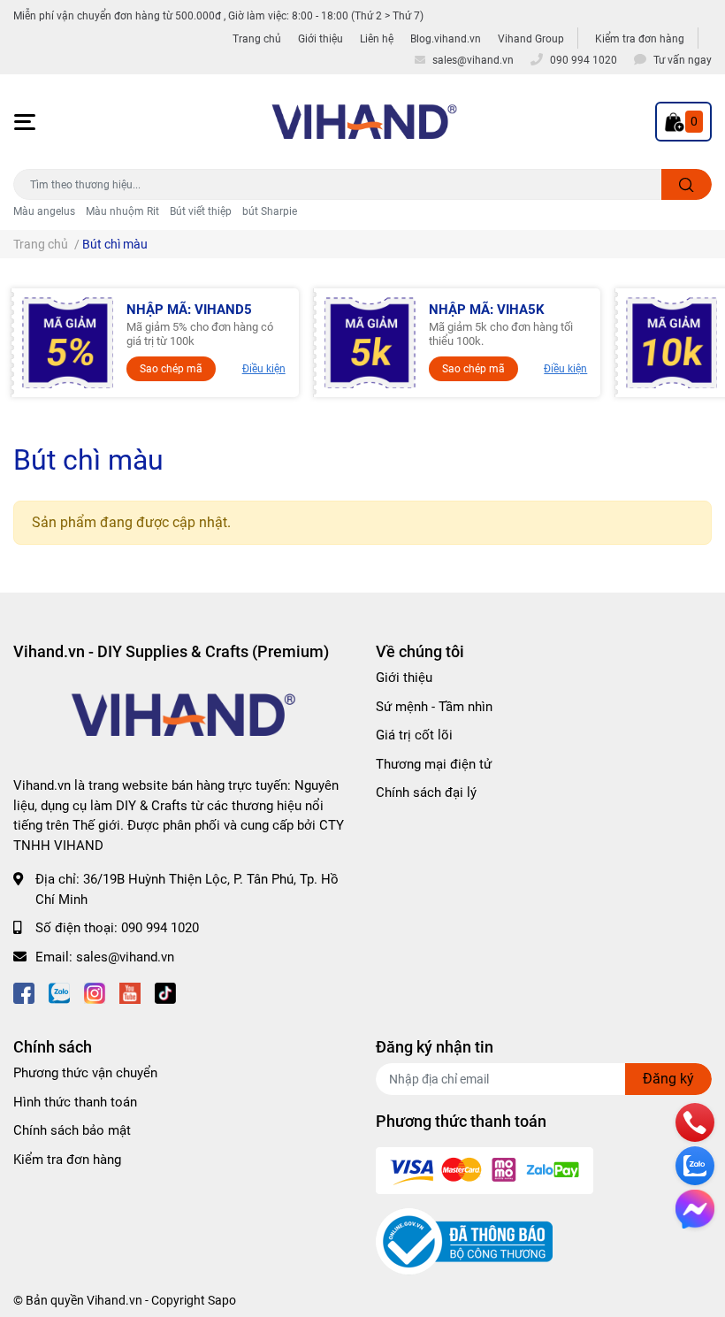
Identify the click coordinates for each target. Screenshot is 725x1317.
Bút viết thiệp (201, 211)
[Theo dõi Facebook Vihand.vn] (23, 992)
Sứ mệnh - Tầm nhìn (434, 707)
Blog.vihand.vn (445, 39)
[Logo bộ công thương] (464, 1241)
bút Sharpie (269, 211)
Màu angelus (44, 211)
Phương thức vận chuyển (85, 1073)
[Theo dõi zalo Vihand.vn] (59, 992)
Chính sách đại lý (426, 792)
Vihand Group (531, 39)
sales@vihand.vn (125, 957)
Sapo (222, 1300)
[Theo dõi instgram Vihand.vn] (94, 992)
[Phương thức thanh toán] (484, 1170)
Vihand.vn (114, 1300)
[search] (686, 184)
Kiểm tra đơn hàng (639, 39)
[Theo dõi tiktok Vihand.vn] (165, 992)
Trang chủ (257, 39)
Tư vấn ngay (682, 60)
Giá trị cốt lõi (414, 735)
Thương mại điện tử (434, 764)
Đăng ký (668, 1078)
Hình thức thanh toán (75, 1102)
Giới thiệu (320, 39)
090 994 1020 (160, 928)
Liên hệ (376, 39)
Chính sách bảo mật (72, 1130)
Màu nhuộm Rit (122, 211)
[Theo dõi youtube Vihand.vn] (130, 992)
